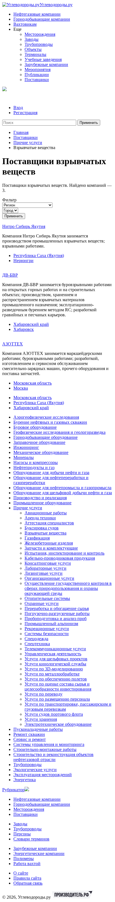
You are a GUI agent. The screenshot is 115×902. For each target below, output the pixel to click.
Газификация (37, 538)
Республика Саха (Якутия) (38, 255)
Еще (17, 29)
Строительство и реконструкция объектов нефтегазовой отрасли (53, 757)
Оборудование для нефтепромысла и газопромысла (62, 487)
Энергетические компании (38, 853)
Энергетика (24, 779)
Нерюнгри (23, 260)
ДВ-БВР (10, 275)
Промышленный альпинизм (51, 623)
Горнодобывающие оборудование (45, 437)
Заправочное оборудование (39, 442)
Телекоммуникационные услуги (55, 648)
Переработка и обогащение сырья (57, 608)
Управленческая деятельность (53, 653)
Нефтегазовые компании (37, 14)
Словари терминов (31, 839)
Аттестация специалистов (49, 523)
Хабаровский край (31, 324)
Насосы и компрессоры (35, 462)
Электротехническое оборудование (58, 724)
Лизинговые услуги (44, 573)
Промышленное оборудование (42, 502)
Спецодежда (36, 638)
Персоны (22, 834)
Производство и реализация (40, 497)
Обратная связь (27, 883)
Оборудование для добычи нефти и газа (51, 472)
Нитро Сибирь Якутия (23, 226)
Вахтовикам (25, 24)
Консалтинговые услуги (48, 563)
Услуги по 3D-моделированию (54, 669)
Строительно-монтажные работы (44, 749)
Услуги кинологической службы (55, 663)
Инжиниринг (26, 447)
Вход (18, 107)
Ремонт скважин (29, 734)
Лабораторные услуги (45, 568)
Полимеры (23, 858)
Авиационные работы (46, 512)
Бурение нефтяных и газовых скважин (50, 422)
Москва (20, 388)
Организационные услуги (49, 578)
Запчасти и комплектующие (51, 548)
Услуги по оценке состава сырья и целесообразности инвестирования (58, 686)
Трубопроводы (39, 44)
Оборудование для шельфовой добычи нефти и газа (62, 492)
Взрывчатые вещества (45, 533)
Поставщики (37, 79)
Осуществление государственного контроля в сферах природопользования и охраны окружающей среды (68, 588)
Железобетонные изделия (49, 543)
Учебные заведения (43, 59)
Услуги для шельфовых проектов (56, 658)
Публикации (37, 74)
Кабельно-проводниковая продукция (60, 558)
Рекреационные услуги (47, 628)
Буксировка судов (42, 528)
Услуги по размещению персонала (57, 699)
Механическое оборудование (40, 452)
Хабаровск (23, 329)
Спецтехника (37, 643)
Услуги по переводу (44, 694)
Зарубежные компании (46, 64)
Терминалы (35, 54)
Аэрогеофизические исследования (46, 417)
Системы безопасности (47, 633)
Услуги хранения (41, 719)
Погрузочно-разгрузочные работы (57, 613)
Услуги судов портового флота (54, 714)
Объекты (33, 49)
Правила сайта (27, 878)
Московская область (32, 383)
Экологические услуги (35, 769)
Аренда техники (40, 517)
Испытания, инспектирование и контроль (64, 553)
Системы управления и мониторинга (48, 744)
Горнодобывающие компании (41, 19)
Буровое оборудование (35, 427)
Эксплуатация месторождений (42, 774)
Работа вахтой (26, 863)
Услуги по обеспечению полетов (56, 679)
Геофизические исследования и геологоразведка (59, 432)
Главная (20, 132)
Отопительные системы (47, 598)
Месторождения (40, 34)
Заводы (32, 39)
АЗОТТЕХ (12, 344)
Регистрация (25, 112)
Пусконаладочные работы (38, 729)
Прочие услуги (27, 142)
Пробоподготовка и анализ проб (56, 618)
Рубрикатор (13, 789)
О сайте (20, 873)
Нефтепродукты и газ (33, 467)
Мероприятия (38, 69)
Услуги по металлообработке (52, 674)
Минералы (23, 457)
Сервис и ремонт (29, 739)
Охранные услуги (42, 603)
